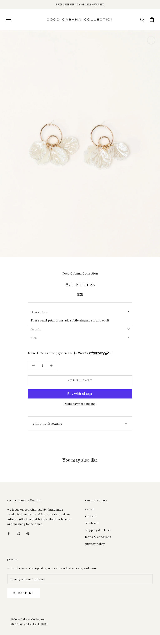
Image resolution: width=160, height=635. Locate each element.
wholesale (92, 523)
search (90, 509)
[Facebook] (8, 532)
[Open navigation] (8, 19)
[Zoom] (151, 40)
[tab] (80, 312)
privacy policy (95, 543)
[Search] (142, 19)
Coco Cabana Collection (80, 273)
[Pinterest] (27, 532)
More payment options (80, 403)
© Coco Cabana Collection (27, 619)
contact (90, 516)
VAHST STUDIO (35, 624)
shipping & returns (47, 423)
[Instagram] (18, 532)
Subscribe (23, 593)
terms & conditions (98, 537)
